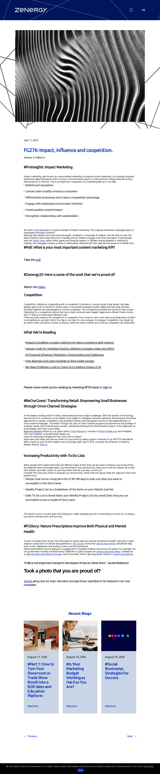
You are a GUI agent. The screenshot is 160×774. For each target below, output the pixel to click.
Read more (34, 706)
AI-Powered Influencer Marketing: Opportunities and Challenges (65, 354)
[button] (131, 10)
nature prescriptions (106, 543)
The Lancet (78, 543)
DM (105, 387)
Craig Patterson (78, 431)
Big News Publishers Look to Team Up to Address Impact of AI (63, 367)
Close (80, 770)
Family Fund (39, 240)
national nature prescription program (44, 554)
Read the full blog (33, 431)
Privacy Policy (148, 766)
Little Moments (41, 230)
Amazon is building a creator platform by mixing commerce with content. (70, 342)
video (42, 287)
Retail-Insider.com (108, 431)
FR (143, 10)
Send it (28, 581)
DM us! (43, 444)
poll (38, 260)
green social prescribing (108, 551)
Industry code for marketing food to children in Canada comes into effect (70, 348)
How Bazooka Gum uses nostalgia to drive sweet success (60, 360)
